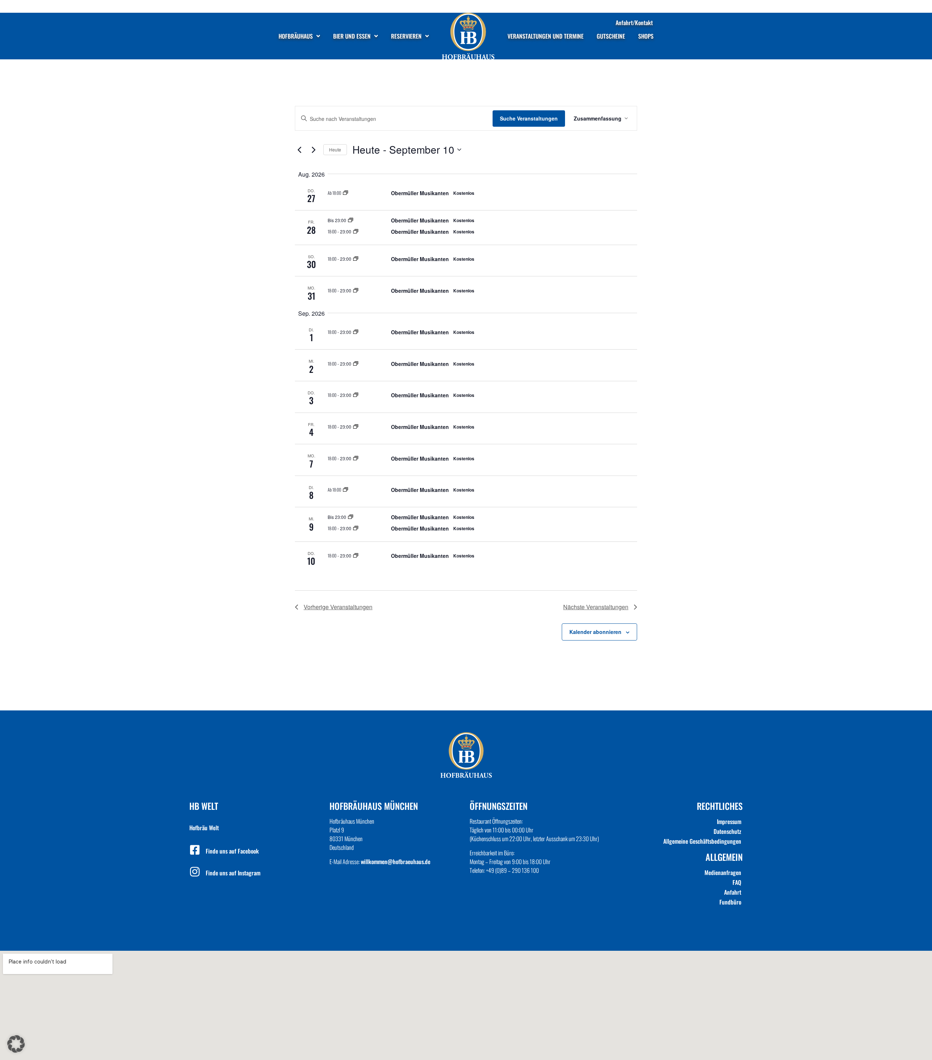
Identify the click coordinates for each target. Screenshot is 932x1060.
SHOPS (645, 36)
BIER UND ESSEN (352, 36)
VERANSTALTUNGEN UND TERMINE (546, 36)
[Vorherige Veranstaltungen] (299, 149)
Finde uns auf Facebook (232, 851)
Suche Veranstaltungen (529, 118)
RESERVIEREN (406, 36)
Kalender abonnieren (595, 631)
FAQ (736, 882)
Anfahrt (732, 892)
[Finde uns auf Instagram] (194, 871)
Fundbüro (730, 902)
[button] (16, 1044)
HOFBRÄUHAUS (296, 36)
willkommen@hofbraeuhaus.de (395, 861)
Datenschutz (727, 831)
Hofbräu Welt (204, 827)
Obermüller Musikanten (420, 193)
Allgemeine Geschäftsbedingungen (702, 841)
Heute (335, 149)
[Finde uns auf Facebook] (194, 849)
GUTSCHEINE (611, 36)
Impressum (729, 821)
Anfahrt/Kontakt (634, 22)
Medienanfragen (722, 872)
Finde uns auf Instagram (233, 872)
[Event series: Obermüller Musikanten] (345, 193)
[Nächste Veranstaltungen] (313, 149)
